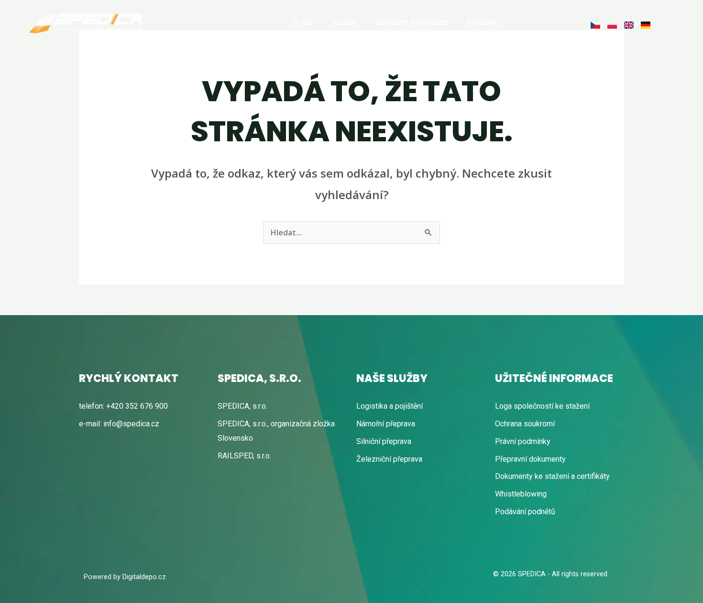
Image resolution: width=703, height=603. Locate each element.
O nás (302, 22)
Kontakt (482, 22)
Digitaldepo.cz (144, 577)
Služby (344, 22)
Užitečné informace (411, 22)
